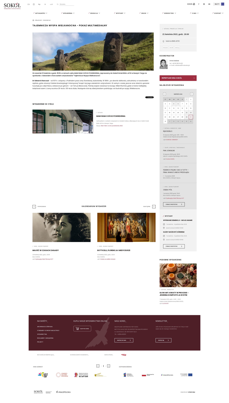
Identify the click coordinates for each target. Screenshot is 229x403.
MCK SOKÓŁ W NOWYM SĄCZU (45, 355)
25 (169, 117)
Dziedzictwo (169, 13)
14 (182, 108)
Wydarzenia (67, 13)
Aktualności (40, 13)
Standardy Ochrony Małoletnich (48, 330)
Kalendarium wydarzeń (94, 206)
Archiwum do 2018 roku (45, 327)
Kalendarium (47, 20)
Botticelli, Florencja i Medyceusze (113, 250)
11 (169, 108)
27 (178, 117)
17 (165, 112)
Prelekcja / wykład (176, 28)
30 (191, 117)
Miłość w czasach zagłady (45, 250)
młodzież (165, 47)
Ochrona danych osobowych (79, 355)
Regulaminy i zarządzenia (45, 338)
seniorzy (177, 47)
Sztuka (100, 112)
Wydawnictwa (42, 334)
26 (174, 117)
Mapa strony (108, 355)
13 (178, 108)
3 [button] (105, 366)
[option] (93, 52)
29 (186, 117)
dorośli (171, 47)
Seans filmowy (43, 246)
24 (165, 117)
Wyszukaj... (63, 4)
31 (165, 121)
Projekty (40, 342)
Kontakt (217, 13)
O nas (194, 13)
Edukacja (94, 13)
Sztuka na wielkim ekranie (107, 259)
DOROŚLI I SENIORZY (172, 140)
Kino (35, 246)
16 (190, 108)
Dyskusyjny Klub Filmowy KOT (175, 198)
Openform (191, 392)
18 (169, 112)
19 (173, 112)
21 (182, 112)
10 (165, 108)
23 (191, 112)
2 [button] (103, 366)
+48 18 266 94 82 (177, 63)
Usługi (143, 13)
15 (186, 108)
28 (182, 117)
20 (178, 112)
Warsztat (170, 289)
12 (173, 108)
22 (186, 112)
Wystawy (119, 13)
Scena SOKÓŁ (170, 159)
